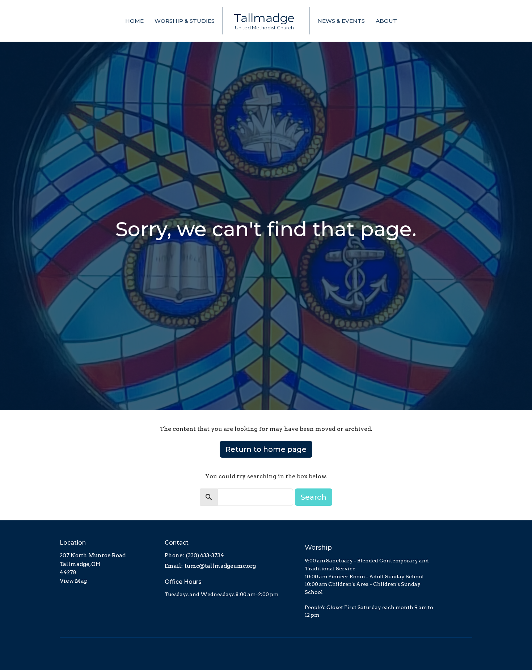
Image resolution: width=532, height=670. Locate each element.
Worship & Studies (185, 20)
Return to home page (266, 449)
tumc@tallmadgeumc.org (220, 566)
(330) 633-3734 (205, 555)
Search (313, 497)
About (386, 20)
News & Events (341, 20)
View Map (74, 581)
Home (134, 20)
